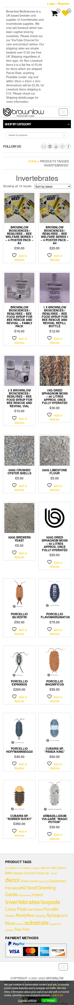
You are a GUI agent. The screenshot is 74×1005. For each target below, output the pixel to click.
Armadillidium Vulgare (29, 867)
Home (32, 161)
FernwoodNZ (16, 887)
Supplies (9, 929)
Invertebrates (22, 901)
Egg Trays (44, 881)
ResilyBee (25, 915)
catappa (18, 873)
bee (8, 872)
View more (57, 995)
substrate (36, 922)
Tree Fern (22, 929)
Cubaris (29, 873)
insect (37, 894)
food (32, 887)
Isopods (50, 902)
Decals (54, 873)
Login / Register (58, 3)
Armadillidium (11, 867)
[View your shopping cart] (54, 15)
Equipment (58, 880)
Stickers (20, 923)
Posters (10, 916)
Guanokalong (24, 895)
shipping (40, 916)
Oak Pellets (35, 909)
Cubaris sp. (42, 873)
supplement (55, 923)
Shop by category (18, 124)
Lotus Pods (16, 909)
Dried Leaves (29, 881)
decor (12, 879)
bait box (46, 868)
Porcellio (51, 909)
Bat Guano (59, 868)
